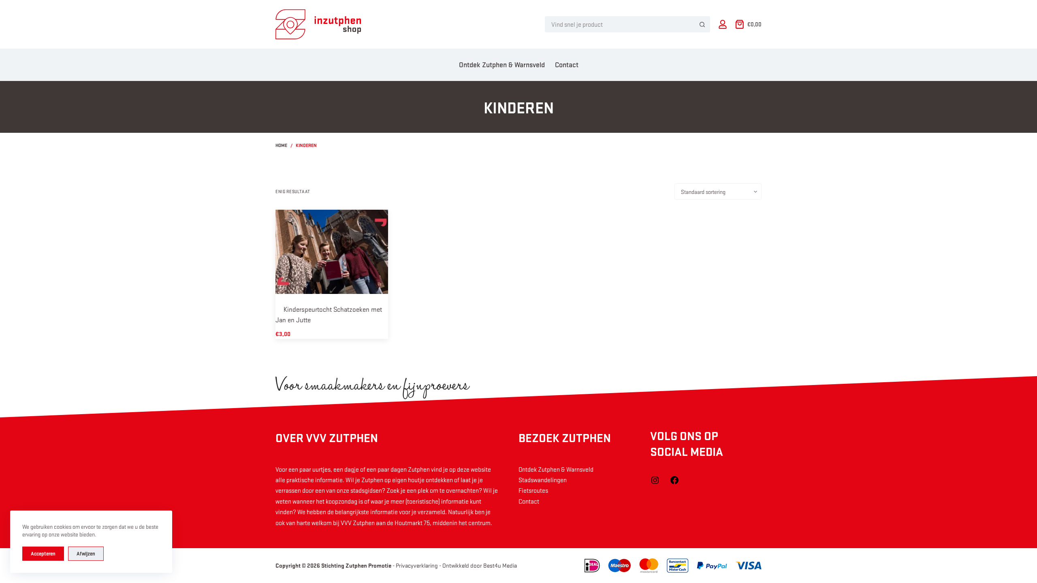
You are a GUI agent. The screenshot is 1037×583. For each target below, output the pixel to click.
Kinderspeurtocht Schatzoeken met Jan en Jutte (328, 314)
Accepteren (43, 553)
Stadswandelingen (542, 480)
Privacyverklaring (417, 565)
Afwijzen (86, 553)
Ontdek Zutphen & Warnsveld (502, 64)
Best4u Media (500, 565)
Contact (566, 64)
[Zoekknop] (702, 24)
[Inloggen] (722, 24)
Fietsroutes (533, 490)
